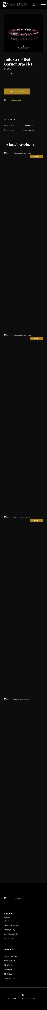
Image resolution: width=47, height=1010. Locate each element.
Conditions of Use (11, 934)
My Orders (8, 974)
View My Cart (9, 961)
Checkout (8, 970)
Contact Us (8, 939)
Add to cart (17, 91)
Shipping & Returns (11, 925)
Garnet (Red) (29, 126)
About (6, 921)
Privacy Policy (9, 930)
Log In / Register (10, 956)
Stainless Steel (29, 130)
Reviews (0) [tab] (10, 119)
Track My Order (10, 978)
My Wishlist (8, 965)
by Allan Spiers (32, 999)
